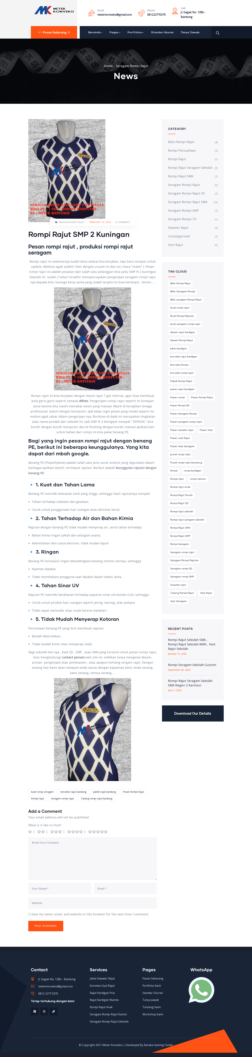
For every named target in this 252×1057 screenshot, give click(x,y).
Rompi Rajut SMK (180, 176)
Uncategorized (179, 236)
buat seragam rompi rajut (185, 324)
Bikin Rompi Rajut (181, 142)
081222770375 (156, 14)
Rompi (174, 471)
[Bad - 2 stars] (41, 832)
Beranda (94, 32)
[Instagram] (44, 1011)
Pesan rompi (177, 397)
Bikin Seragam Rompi (182, 291)
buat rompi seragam (42, 791)
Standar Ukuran (162, 32)
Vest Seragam (178, 601)
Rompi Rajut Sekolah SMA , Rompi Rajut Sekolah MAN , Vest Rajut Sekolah (191, 644)
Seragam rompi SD (181, 569)
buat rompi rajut (179, 308)
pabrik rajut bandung (104, 791)
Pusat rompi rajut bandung (186, 463)
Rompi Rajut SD (179, 503)
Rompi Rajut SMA (180, 528)
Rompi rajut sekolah (181, 511)
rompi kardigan (192, 471)
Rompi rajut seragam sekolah (187, 520)
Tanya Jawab (190, 32)
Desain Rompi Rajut (181, 340)
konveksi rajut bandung (73, 791)
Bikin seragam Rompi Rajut (186, 300)
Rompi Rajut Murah (181, 495)
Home (108, 66)
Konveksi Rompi (179, 365)
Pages (114, 32)
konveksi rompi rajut (182, 373)
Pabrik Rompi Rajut (181, 381)
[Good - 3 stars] (56, 832)
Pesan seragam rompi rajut (186, 422)
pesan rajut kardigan (182, 389)
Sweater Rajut (178, 228)
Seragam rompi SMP (182, 577)
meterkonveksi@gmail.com (114, 14)
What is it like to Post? (45, 825)
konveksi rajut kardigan (183, 357)
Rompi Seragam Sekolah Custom (192, 665)
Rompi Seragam (179, 544)
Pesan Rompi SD (179, 405)
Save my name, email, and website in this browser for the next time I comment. (90, 914)
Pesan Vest (206, 430)
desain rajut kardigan (182, 332)
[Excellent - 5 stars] (98, 832)
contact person (73, 657)
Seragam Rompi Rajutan (184, 560)
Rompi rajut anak (180, 487)
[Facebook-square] (35, 1011)
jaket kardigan (178, 348)
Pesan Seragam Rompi (183, 414)
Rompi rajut (37, 798)
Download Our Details (192, 713)
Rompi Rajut (177, 159)
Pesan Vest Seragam (182, 446)
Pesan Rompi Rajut (133, 791)
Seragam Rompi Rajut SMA (187, 202)
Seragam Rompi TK (182, 219)
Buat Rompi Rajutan (182, 316)
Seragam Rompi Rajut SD (186, 193)
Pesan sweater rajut (182, 430)
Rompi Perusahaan (182, 150)
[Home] (54, 10)
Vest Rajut (175, 245)
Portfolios (135, 32)
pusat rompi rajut (180, 454)
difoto (83, 401)
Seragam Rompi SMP (183, 210)
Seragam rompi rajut (62, 798)
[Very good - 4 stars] (75, 832)
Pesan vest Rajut (180, 438)
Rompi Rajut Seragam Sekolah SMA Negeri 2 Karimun (190, 683)
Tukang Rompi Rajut (182, 593)
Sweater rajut (178, 585)
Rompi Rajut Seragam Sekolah (190, 168)
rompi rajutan (198, 479)
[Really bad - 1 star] (30, 832)
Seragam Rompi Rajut (132, 66)
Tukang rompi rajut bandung (96, 798)
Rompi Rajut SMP (180, 536)
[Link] (53, 1011)
